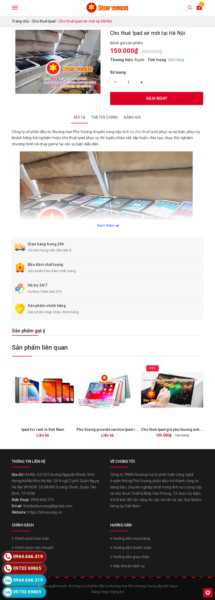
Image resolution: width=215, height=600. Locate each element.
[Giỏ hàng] (199, 8)
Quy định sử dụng (29, 566)
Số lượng (118, 72)
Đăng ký (117, 592)
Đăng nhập (99, 592)
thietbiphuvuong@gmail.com (47, 506)
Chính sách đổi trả (29, 557)
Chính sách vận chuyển (34, 548)
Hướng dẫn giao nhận (130, 557)
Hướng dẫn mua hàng (131, 538)
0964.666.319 (51, 292)
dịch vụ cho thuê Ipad (140, 132)
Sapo (173, 586)
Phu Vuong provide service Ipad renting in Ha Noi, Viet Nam (129, 429)
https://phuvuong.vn (44, 512)
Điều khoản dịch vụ (128, 566)
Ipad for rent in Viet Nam (43, 429)
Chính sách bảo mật (31, 538)
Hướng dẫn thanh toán (131, 548)
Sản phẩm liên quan (40, 347)
